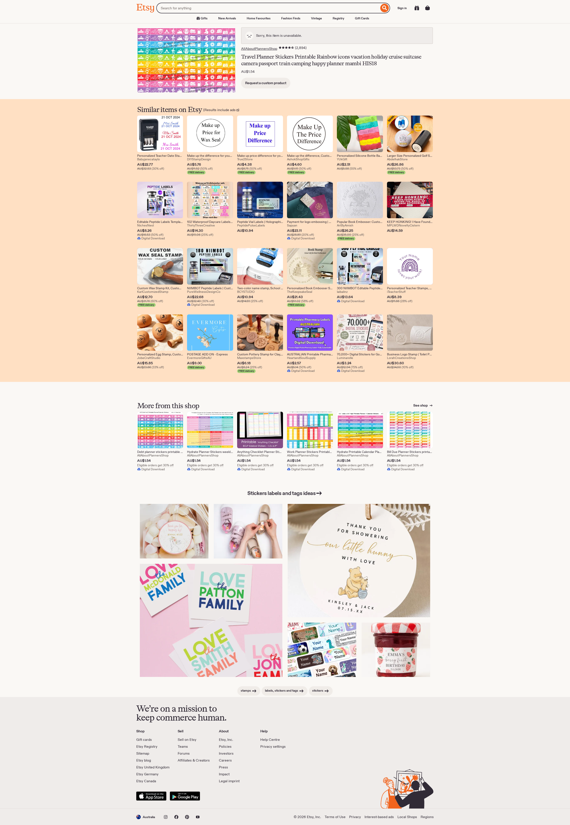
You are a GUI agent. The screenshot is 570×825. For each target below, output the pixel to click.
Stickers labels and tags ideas (281, 493)
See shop (420, 405)
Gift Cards (362, 18)
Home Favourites (259, 18)
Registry (338, 18)
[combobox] (267, 8)
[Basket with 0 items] (427, 8)
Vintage (316, 18)
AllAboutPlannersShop (259, 49)
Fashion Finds (290, 18)
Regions (427, 817)
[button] (145, 816)
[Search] (384, 8)
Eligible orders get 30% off (155, 465)
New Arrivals (227, 18)
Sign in (402, 8)
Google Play (185, 796)
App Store (151, 796)
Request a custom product (265, 83)
